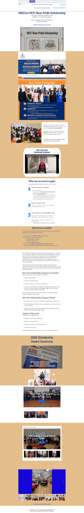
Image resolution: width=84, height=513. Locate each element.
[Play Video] (30, 414)
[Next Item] (54, 374)
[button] (26, 133)
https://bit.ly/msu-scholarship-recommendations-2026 (44, 222)
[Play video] (42, 39)
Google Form (51, 217)
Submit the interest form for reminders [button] (42, 24)
